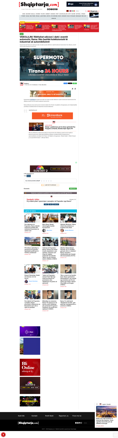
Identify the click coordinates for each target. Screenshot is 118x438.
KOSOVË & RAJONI (63, 13)
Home (23, 13)
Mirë (46, 204)
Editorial (78, 13)
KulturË (73, 13)
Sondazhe (53, 18)
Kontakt (34, 416)
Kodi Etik (21, 416)
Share (66, 83)
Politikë (43, 13)
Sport (57, 13)
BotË (69, 13)
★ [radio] (42, 181)
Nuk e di (56, 204)
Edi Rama (32, 99)
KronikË (38, 13)
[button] (3, 435)
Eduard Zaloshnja (33, 281)
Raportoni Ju (63, 416)
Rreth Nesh (49, 416)
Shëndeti (47, 13)
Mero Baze (49, 230)
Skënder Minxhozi (69, 230)
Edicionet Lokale (30, 13)
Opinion (83, 13)
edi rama (28, 175)
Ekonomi (53, 13)
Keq (50, 204)
